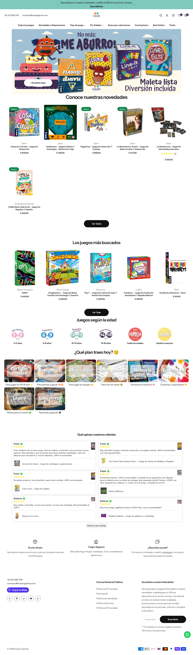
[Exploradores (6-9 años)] (47, 334)
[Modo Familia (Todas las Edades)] (135, 334)
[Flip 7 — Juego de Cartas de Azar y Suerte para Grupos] (101, 268)
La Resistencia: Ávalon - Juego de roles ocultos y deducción (132, 147)
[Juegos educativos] (50, 398)
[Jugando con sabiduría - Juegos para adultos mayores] (165, 334)
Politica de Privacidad (107, 589)
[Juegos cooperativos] (81, 371)
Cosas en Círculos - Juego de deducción (24, 147)
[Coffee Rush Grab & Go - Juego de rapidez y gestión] (24, 182)
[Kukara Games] (96, 15)
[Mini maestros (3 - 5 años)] (18, 334)
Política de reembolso (107, 598)
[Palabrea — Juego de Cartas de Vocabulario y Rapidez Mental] (139, 268)
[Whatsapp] (38, 598)
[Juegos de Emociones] (174, 371)
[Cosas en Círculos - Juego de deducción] (24, 122)
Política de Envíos (105, 603)
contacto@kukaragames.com (21, 583)
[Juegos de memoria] (143, 371)
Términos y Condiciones (153, 630)
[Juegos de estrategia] (50, 371)
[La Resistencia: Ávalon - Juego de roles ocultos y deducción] (132, 122)
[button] (58, 4)
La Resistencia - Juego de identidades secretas (169, 147)
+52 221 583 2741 (15, 579)
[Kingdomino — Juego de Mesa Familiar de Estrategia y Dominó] (63, 268)
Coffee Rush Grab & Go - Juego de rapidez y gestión (24, 208)
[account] (167, 15)
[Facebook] (10, 598)
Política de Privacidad (107, 608)
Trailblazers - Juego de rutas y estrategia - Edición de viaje (60, 147)
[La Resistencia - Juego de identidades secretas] (168, 122)
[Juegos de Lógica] (19, 398)
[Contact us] (187, 634)
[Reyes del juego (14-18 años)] (106, 334)
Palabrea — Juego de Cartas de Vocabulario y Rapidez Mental (138, 294)
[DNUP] (25, 268)
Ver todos (96, 223)
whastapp (167, 552)
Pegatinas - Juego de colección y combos (96, 147)
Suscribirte (173, 619)
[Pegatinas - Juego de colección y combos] (96, 122)
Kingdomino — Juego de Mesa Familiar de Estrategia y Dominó (62, 294)
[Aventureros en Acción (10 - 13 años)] (77, 334)
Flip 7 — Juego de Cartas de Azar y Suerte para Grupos (100, 294)
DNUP (25, 293)
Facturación (102, 593)
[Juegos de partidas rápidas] (19, 371)
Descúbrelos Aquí (38, 77)
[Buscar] (161, 15)
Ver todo (96, 312)
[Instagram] (17, 598)
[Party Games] (112, 371)
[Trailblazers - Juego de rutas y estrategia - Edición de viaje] (60, 122)
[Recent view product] (173, 15)
